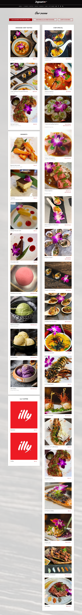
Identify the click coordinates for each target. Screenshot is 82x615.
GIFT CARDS (52, 6)
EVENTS (26, 6)
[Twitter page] (56, 6)
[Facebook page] (58, 6)
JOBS (46, 6)
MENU (20, 6)
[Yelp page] (63, 6)
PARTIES (31, 6)
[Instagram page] (60, 6)
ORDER (36, 6)
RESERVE (41, 6)
